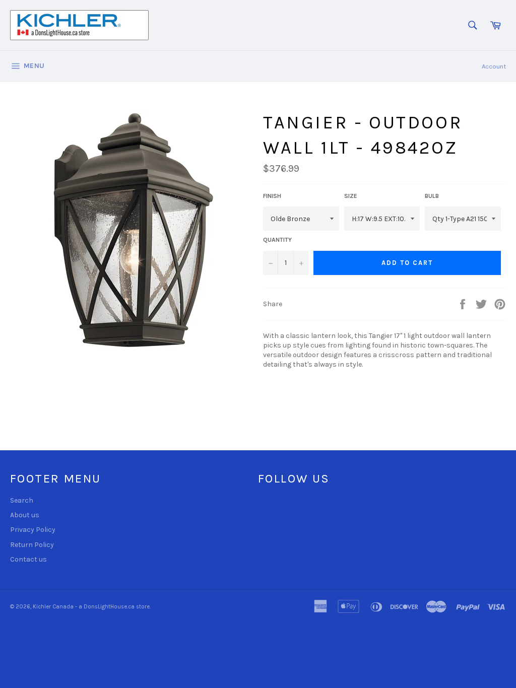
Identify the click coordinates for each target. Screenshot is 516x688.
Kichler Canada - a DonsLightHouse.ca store (91, 606)
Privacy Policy (32, 529)
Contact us (28, 559)
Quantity (277, 239)
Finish (272, 195)
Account (494, 66)
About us (24, 515)
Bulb (432, 195)
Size (350, 195)
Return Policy (32, 544)
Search (21, 500)
